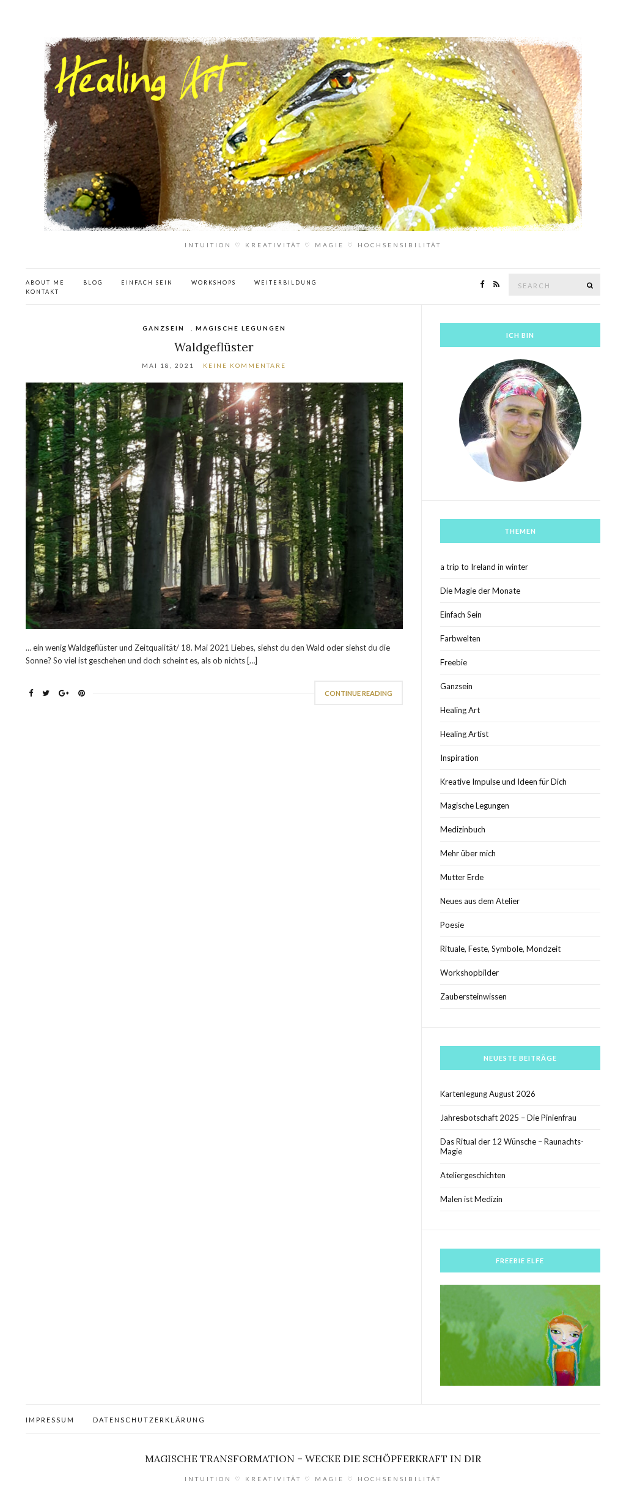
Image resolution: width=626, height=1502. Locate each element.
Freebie (453, 662)
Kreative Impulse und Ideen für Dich (503, 781)
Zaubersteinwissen (473, 996)
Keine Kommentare (244, 365)
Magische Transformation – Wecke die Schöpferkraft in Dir (313, 1458)
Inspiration (459, 758)
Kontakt (42, 291)
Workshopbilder (469, 972)
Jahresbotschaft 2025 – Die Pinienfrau (508, 1118)
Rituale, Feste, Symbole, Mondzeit (500, 949)
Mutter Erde (462, 877)
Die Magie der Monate (480, 591)
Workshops (213, 282)
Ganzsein (163, 328)
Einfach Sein (147, 282)
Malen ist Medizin (471, 1199)
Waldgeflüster (214, 347)
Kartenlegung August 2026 (488, 1094)
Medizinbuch (462, 829)
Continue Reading (358, 693)
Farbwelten (460, 638)
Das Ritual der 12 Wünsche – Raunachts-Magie (512, 1146)
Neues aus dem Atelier (480, 901)
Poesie (452, 925)
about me (45, 282)
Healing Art (460, 710)
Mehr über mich (468, 853)
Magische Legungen (241, 328)
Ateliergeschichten (473, 1175)
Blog (93, 282)
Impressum (50, 1420)
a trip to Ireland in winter (484, 567)
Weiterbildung (285, 282)
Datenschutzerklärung (149, 1420)
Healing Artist (464, 734)
